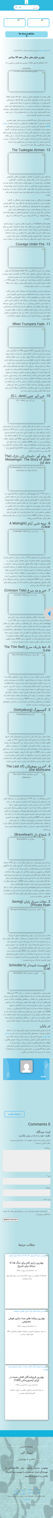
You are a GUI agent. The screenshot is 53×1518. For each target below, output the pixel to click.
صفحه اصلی (26, 1447)
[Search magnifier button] (16, 7)
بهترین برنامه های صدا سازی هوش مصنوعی (26, 1320)
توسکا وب (26, 1499)
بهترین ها (23, 63)
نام (48, 1176)
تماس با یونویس (26, 1459)
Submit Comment (10, 1219)
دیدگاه (47, 1148)
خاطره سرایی (32, 1385)
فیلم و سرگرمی (13, 63)
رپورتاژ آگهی (26, 1453)
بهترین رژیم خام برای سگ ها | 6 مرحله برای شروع (26, 1264)
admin (41, 63)
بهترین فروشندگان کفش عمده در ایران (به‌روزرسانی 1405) (26, 1378)
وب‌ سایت (46, 1199)
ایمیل (47, 1187)
